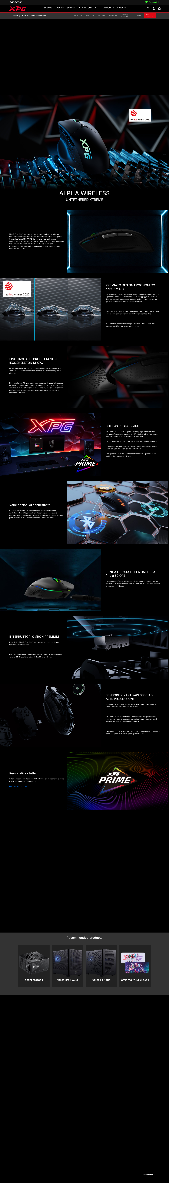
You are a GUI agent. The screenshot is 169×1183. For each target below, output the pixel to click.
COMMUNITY (107, 7)
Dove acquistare (149, 15)
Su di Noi (48, 7)
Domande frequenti (124, 15)
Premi (139, 15)
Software (71, 7)
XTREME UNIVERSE (88, 7)
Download (113, 15)
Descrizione (77, 15)
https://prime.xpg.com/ (18, 786)
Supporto (121, 7)
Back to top (148, 1175)
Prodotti (60, 7)
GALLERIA (101, 15)
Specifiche (90, 15)
